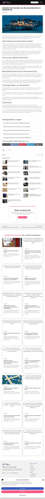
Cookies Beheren (22, 495)
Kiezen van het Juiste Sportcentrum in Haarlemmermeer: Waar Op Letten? (33, 362)
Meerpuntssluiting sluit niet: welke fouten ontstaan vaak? (35, 161)
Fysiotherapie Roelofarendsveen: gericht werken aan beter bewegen (35, 172)
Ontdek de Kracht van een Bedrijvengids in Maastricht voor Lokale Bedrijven (11, 307)
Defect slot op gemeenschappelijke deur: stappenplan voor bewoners (14, 172)
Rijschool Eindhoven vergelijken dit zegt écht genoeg (14, 178)
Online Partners (33, 468)
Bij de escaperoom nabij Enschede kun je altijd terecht (14, 194)
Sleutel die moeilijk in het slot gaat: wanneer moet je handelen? (14, 161)
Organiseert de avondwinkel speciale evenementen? (22, 134)
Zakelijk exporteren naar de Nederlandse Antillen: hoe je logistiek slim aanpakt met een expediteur (35, 195)
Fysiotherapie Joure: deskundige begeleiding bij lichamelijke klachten (35, 183)
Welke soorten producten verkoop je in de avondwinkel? (22, 126)
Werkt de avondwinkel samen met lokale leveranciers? (22, 130)
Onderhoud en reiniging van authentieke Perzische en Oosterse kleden (32, 307)
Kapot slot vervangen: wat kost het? (14, 166)
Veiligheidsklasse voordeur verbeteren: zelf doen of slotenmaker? (35, 166)
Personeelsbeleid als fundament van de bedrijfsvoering (35, 189)
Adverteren (32, 470)
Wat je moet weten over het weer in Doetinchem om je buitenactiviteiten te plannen (33, 252)
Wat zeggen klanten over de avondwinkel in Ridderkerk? (22, 137)
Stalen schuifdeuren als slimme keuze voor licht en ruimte (14, 189)
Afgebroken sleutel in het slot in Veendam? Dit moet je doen (13, 183)
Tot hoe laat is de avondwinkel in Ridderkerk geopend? (22, 123)
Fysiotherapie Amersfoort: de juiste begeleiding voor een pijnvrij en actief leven (14, 200)
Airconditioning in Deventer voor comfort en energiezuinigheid (34, 178)
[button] (43, 479)
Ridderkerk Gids (17, 38)
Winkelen (5, 12)
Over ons (31, 465)
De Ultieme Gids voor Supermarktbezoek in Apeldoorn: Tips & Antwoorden (11, 362)
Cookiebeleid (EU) (33, 474)
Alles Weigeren (22, 491)
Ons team (32, 467)
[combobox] (34, 2)
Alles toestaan (22, 488)
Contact (31, 472)
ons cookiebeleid (13, 484)
